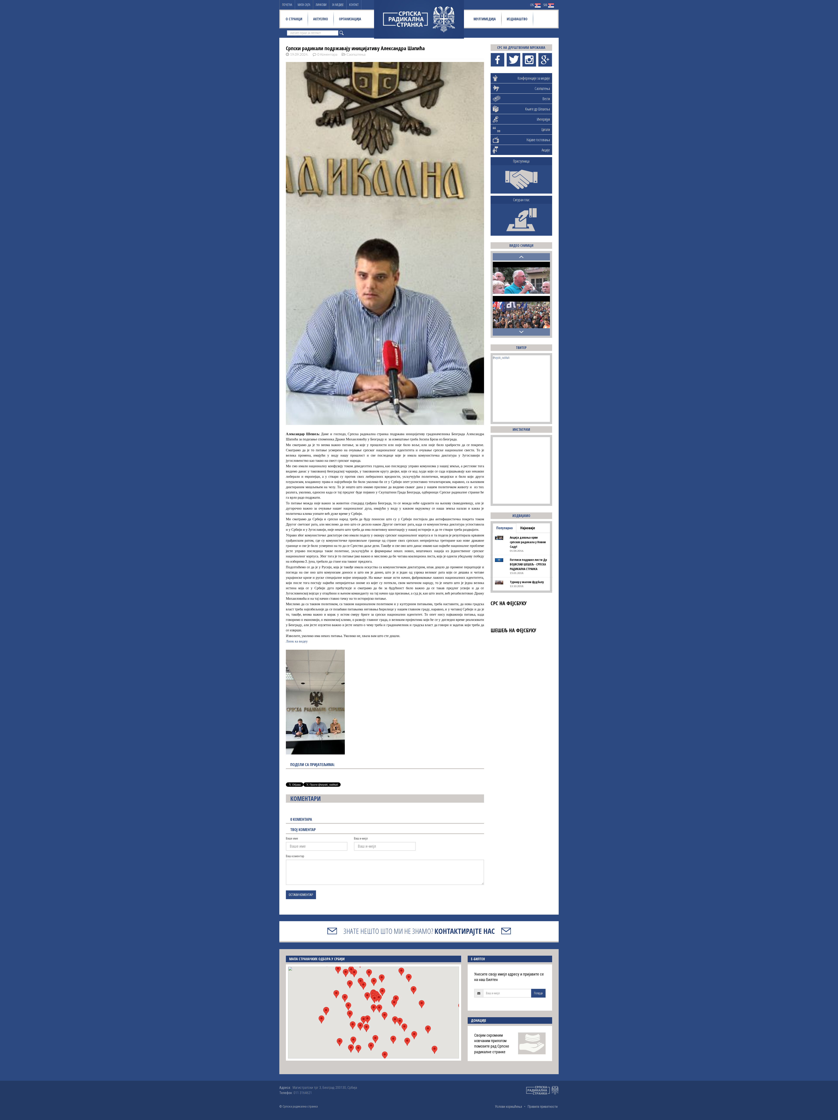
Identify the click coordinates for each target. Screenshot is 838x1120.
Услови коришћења (508, 1107)
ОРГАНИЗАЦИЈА (350, 19)
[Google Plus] (545, 60)
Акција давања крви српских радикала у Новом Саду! (528, 542)
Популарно (504, 528)
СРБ (532, 5)
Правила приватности (542, 1107)
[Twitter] (513, 60)
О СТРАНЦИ (294, 19)
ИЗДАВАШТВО (517, 19)
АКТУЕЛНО (320, 19)
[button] (373, 1008)
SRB (545, 5)
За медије (338, 5)
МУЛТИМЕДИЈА (485, 19)
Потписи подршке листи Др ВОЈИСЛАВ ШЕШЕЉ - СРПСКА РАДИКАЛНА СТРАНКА (528, 564)
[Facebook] (497, 60)
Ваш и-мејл (361, 838)
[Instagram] (529, 60)
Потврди (538, 993)
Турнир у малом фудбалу (527, 582)
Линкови (321, 5)
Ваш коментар (295, 856)
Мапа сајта (304, 5)
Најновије (527, 528)
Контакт (354, 5)
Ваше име (292, 838)
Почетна (287, 5)
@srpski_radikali (501, 358)
